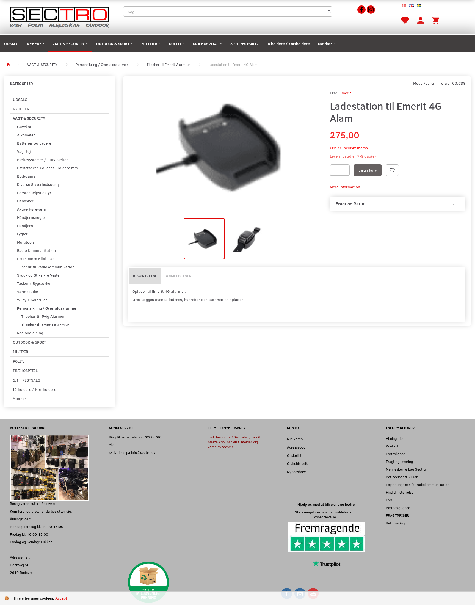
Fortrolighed (395, 453)
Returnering (395, 523)
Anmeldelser (179, 275)
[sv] (419, 5)
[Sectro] (59, 17)
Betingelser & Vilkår (402, 476)
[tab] (397, 204)
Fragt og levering (399, 461)
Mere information (345, 186)
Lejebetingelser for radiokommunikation (417, 484)
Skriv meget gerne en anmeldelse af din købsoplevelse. (326, 514)
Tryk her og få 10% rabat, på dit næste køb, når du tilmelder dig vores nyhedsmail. (234, 442)
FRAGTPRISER (397, 515)
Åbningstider (396, 438)
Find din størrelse (399, 492)
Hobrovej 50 (19, 564)
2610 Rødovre (21, 572)
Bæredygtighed (398, 507)
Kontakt (392, 446)
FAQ (389, 500)
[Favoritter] (404, 20)
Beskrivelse (145, 275)
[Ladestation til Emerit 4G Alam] (225, 146)
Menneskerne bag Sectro (406, 469)
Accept (61, 598)
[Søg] (329, 11)
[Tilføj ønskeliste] (392, 170)
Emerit (345, 92)
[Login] (420, 20)
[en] (411, 5)
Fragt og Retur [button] (350, 203)
